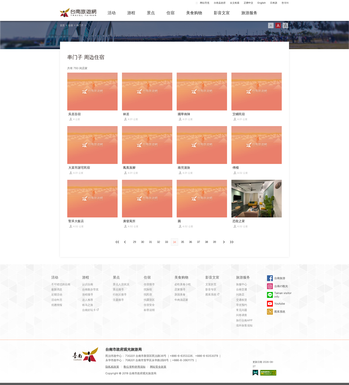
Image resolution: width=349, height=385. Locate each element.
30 (142, 241)
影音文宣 (222, 12)
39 (214, 241)
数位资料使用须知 (134, 366)
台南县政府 (220, 2)
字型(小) (271, 25)
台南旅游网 (78, 13)
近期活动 (56, 294)
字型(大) (285, 25)
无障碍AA (268, 373)
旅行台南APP (244, 320)
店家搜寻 (179, 289)
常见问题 (241, 310)
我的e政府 (255, 373)
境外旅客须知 (244, 325)
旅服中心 (241, 284)
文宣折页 (210, 284)
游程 (131, 12)
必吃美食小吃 (182, 284)
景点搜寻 (118, 289)
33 (166, 241)
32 (158, 241)
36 (190, 241)
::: (197, 3)
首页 (62, 25)
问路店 (240, 294)
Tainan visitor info (283, 294)
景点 (151, 12)
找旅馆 (148, 289)
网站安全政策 (158, 366)
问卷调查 (241, 315)
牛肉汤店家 (181, 299)
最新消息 (56, 289)
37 (198, 241)
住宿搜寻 (149, 284)
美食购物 (194, 12)
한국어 (285, 2)
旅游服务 (249, 12)
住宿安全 (149, 305)
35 (182, 241)
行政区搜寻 (120, 294)
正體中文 (248, 2)
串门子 (79, 25)
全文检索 (234, 2)
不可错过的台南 (60, 284)
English (262, 2)
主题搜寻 (118, 299)
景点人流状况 (121, 284)
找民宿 (148, 294)
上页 (223, 242)
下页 (125, 242)
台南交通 (241, 289)
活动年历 (56, 299)
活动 (112, 12)
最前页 (117, 242)
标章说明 (149, 310)
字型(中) (278, 25)
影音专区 (210, 289)
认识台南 (87, 284)
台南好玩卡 (89, 310)
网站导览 (204, 2)
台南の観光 (281, 286)
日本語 (273, 2)
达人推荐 (87, 299)
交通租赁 (241, 299)
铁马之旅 (87, 305)
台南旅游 (279, 278)
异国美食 (179, 294)
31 (150, 241)
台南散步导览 (90, 289)
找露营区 (149, 299)
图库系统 (210, 294)
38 (206, 241)
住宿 (170, 12)
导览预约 (241, 305)
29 (134, 241)
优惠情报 (56, 305)
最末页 (231, 242)
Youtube (279, 303)
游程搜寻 (87, 294)
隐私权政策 (112, 366)
